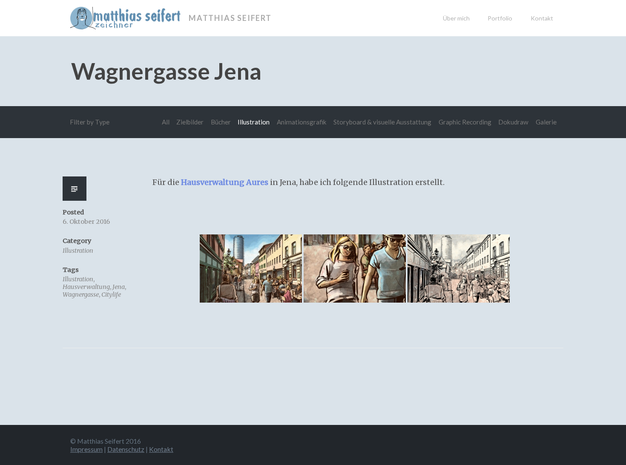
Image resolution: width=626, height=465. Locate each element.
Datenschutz (125, 449)
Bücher (221, 122)
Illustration (254, 122)
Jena (118, 287)
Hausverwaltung (86, 287)
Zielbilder (190, 122)
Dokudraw (513, 122)
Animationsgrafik (302, 122)
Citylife (111, 294)
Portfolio (500, 18)
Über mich (456, 18)
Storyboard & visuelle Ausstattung (382, 122)
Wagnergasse (81, 294)
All (165, 122)
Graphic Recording (465, 122)
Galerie (546, 122)
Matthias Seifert (230, 18)
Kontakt (542, 18)
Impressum (86, 449)
